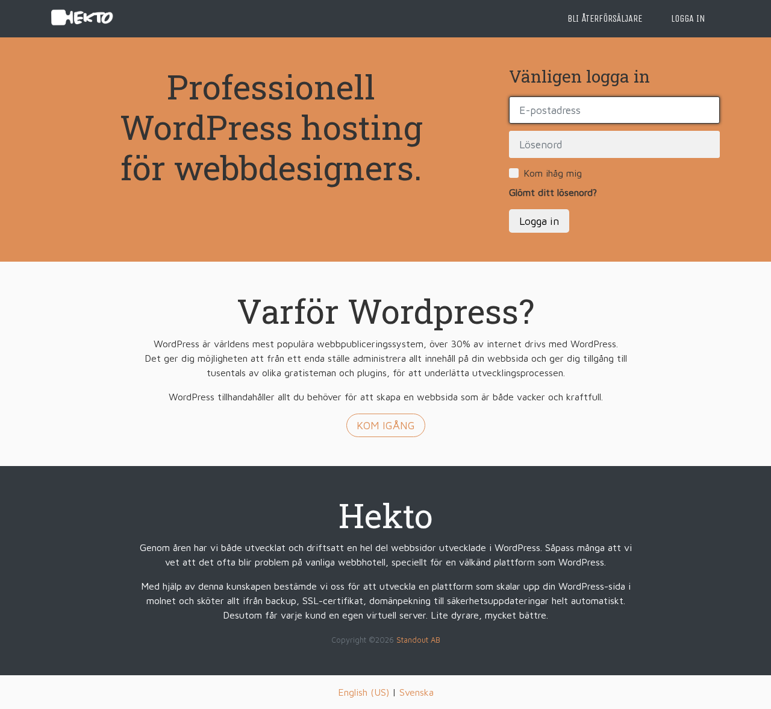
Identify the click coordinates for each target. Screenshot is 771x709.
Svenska (416, 692)
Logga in (688, 18)
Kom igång (386, 425)
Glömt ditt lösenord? (553, 192)
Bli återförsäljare (604, 18)
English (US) (363, 692)
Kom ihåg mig (552, 173)
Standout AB (418, 639)
